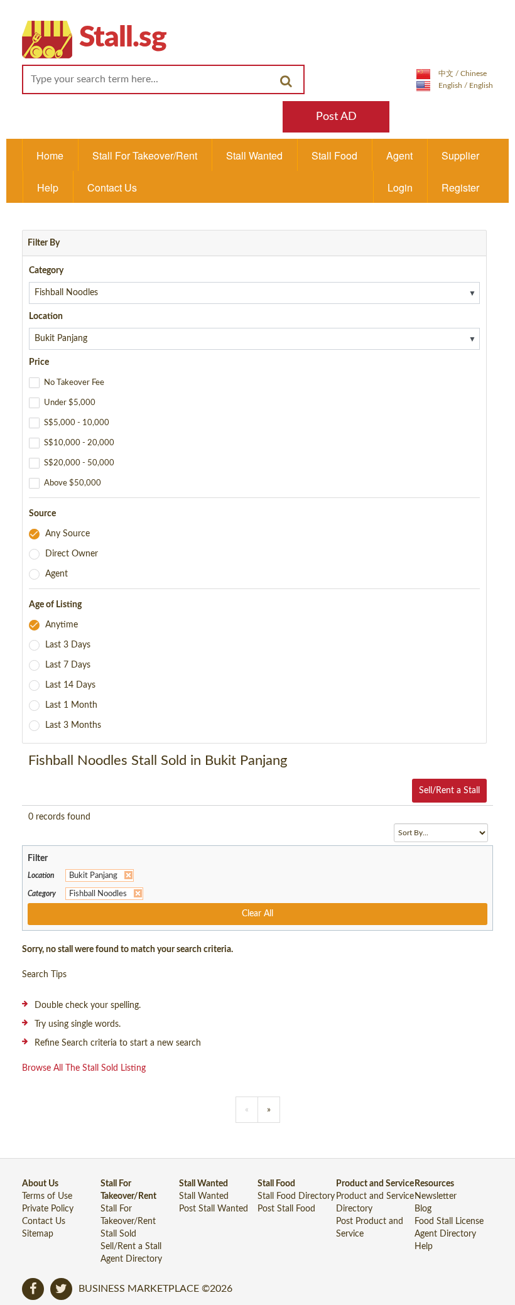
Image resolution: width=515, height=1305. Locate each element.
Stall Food (334, 155)
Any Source (67, 533)
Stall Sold (118, 1234)
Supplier (460, 155)
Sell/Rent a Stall (449, 790)
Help (47, 187)
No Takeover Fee (74, 383)
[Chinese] (451, 73)
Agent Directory (131, 1259)
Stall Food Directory (296, 1196)
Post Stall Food (286, 1209)
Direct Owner (71, 554)
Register (460, 187)
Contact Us (112, 187)
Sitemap (37, 1234)
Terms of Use (47, 1196)
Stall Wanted (254, 155)
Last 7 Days (67, 665)
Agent (399, 155)
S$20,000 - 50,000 (79, 463)
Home (49, 155)
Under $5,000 (69, 403)
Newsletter (436, 1196)
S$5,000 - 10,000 (76, 423)
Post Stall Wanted (213, 1209)
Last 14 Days (70, 685)
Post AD (336, 116)
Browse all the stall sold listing (84, 1068)
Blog (423, 1209)
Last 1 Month (71, 705)
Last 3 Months (73, 725)
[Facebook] (33, 1289)
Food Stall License (449, 1221)
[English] (454, 85)
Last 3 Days (67, 645)
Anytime (61, 624)
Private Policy (47, 1209)
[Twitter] (61, 1289)
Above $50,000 (72, 483)
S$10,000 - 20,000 (79, 443)
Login (400, 187)
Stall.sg (122, 37)
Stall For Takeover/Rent (144, 155)
